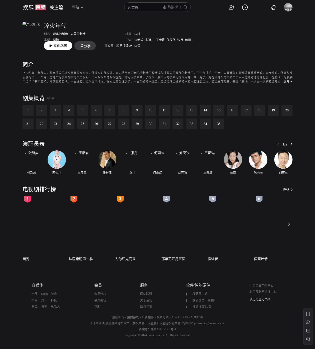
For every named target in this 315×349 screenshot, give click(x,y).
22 (41, 124)
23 (55, 124)
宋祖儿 (149, 40)
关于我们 (146, 300)
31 (164, 124)
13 (191, 110)
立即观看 (60, 45)
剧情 (56, 40)
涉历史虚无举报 (259, 299)
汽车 (44, 300)
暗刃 (25, 259)
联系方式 (163, 317)
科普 (35, 300)
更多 (286, 189)
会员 (98, 285)
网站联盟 (146, 293)
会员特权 (100, 293)
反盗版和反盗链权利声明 (163, 323)
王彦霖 (160, 40)
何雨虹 (189, 40)
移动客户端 (199, 293)
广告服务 (148, 317)
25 (82, 124)
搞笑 (44, 306)
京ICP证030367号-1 (163, 329)
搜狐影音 (198, 300)
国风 (35, 306)
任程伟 (171, 40)
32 (178, 124)
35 (218, 124)
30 (150, 124)
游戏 (54, 293)
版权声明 (138, 323)
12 (178, 110)
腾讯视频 (122, 45)
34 (205, 124)
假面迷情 (261, 259)
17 (246, 110)
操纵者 (213, 259)
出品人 (55, 306)
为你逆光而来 (125, 259)
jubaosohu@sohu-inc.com (209, 323)
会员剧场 (100, 300)
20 (287, 110)
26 (96, 124)
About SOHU (179, 317)
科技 (54, 300)
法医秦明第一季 (81, 259)
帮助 (97, 306)
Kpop (44, 293)
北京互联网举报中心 (262, 291)
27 (109, 124)
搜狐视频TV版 (202, 306)
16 (232, 110)
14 (205, 110)
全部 (35, 293)
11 (164, 110)
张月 (180, 40)
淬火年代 (55, 26)
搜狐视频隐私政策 (117, 323)
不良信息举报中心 (261, 285)
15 (218, 110)
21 (28, 124)
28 (123, 124)
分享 (87, 46)
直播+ (212, 300)
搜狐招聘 (133, 317)
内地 (137, 34)
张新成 (138, 40)
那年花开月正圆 (173, 259)
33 (191, 124)
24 (69, 124)
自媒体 (37, 285)
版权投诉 (146, 306)
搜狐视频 (34, 7)
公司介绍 (197, 317)
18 (259, 110)
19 (273, 110)
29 (137, 124)
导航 (75, 7)
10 (150, 110)
